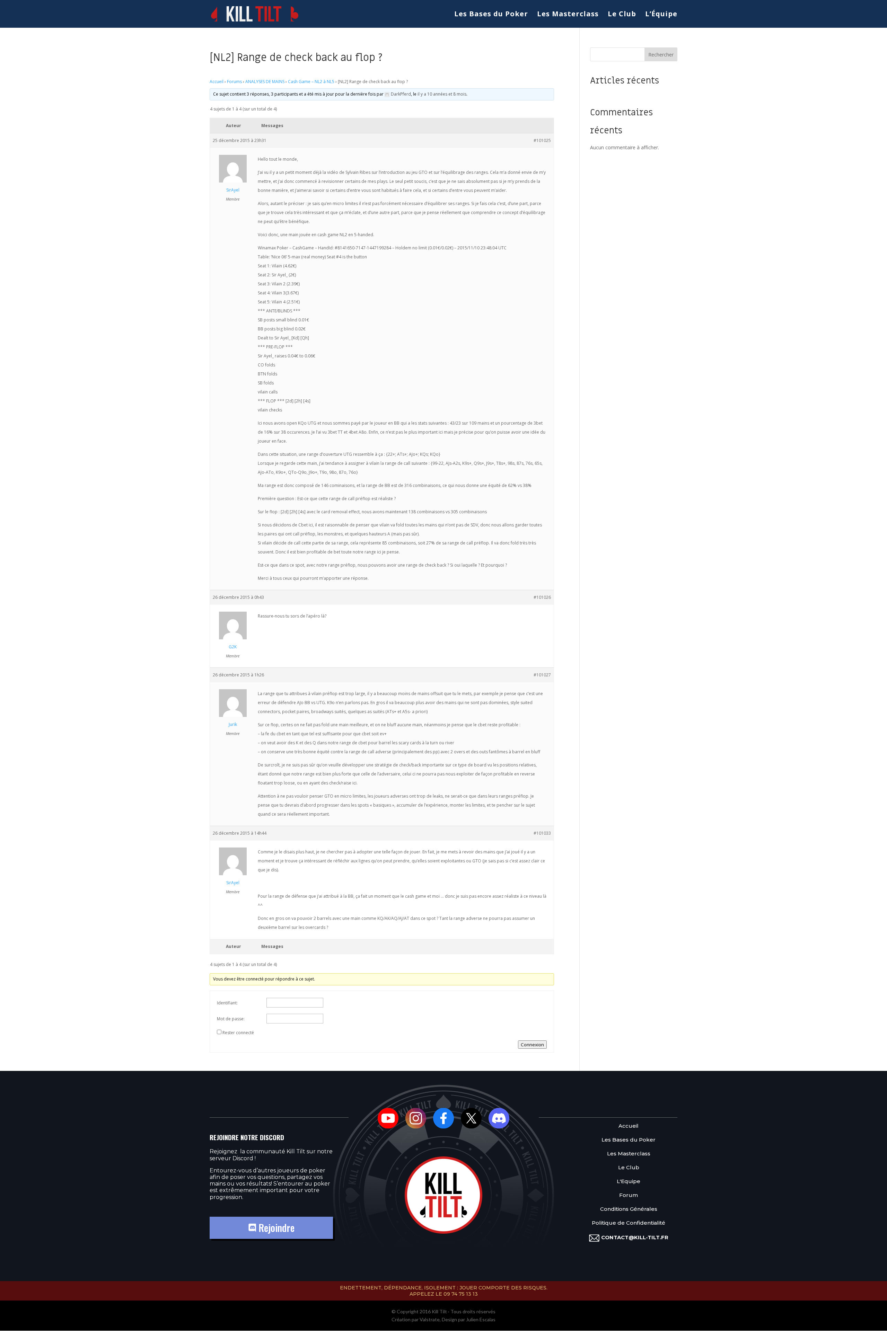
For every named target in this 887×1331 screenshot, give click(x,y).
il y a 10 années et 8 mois (442, 94)
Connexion (532, 1044)
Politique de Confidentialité (628, 1223)
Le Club (622, 14)
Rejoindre (275, 1228)
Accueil (216, 82)
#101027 (542, 675)
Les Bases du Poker (491, 14)
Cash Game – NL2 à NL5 (311, 82)
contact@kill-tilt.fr (634, 1237)
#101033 (542, 833)
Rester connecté (238, 1033)
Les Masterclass (568, 14)
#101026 (542, 597)
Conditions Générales (628, 1209)
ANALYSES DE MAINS (264, 82)
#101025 (542, 140)
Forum (628, 1195)
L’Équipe (661, 14)
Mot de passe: (231, 1019)
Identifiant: (227, 1003)
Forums (234, 82)
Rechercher (661, 54)
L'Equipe (628, 1181)
